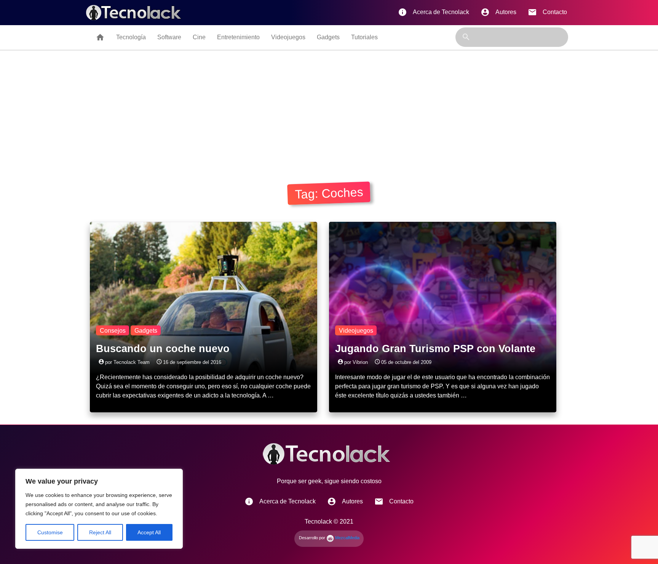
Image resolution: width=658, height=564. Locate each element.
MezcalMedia (346, 537)
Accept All (149, 532)
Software (169, 37)
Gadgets (328, 37)
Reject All (100, 532)
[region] (99, 509)
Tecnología (131, 37)
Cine (199, 37)
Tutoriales (364, 37)
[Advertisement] (329, 107)
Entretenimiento (238, 37)
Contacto (547, 12)
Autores (498, 12)
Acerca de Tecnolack (433, 12)
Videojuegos (288, 37)
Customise (50, 532)
